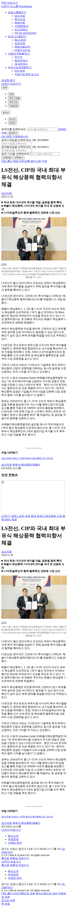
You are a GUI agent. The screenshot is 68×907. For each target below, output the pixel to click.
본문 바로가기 (9, 2)
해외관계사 (21, 60)
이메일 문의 (15, 842)
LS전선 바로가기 (11, 83)
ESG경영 (20, 70)
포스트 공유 (8, 900)
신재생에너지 (20, 136)
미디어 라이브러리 (25, 33)
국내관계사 (21, 64)
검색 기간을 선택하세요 (15, 153)
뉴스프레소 (21, 29)
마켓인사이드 (22, 50)
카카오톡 (24, 161)
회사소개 (20, 19)
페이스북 (35, 161)
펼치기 (22, 12)
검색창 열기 (8, 80)
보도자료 (20, 15)
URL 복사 (7, 161)
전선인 (18, 57)
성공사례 (20, 43)
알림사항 (20, 22)
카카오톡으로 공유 (24, 893)
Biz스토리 (20, 40)
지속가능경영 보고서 (27, 74)
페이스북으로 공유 (46, 893)
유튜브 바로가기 (19, 858)
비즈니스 (13, 36)
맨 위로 (5, 903)
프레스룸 (13, 12)
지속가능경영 (16, 67)
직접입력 (13, 106)
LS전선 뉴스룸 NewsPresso (16, 6)
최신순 (6, 112)
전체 (5, 87)
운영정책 (13, 839)
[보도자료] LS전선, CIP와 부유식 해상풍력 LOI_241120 (27, 458)
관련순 (12, 123)
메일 (15, 161)
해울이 (36, 464)
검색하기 (13, 133)
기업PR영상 (21, 26)
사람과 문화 (15, 53)
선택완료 (7, 157)
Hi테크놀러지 (22, 46)
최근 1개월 (14, 98)
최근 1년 (13, 102)
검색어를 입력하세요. (13, 129)
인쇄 (44, 161)
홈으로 (5, 858)
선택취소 (19, 157)
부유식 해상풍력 (22, 464)
